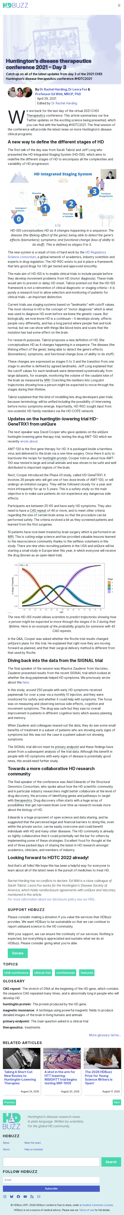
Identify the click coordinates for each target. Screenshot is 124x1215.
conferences (65, 973)
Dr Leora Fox (77, 89)
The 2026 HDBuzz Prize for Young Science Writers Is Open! (99, 1077)
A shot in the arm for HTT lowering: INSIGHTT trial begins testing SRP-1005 (61, 1077)
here (26, 682)
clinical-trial (42, 973)
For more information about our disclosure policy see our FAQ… (52, 899)
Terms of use (86, 1210)
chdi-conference (16, 973)
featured (87, 973)
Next (117, 1102)
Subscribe (51, 1188)
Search (111, 1162)
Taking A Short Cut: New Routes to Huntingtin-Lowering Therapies (20, 1077)
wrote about (29, 441)
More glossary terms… (105, 1035)
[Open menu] (119, 5)
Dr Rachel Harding (53, 89)
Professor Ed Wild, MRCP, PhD (58, 94)
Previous (9, 1102)
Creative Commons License (97, 1205)
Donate (17, 953)
